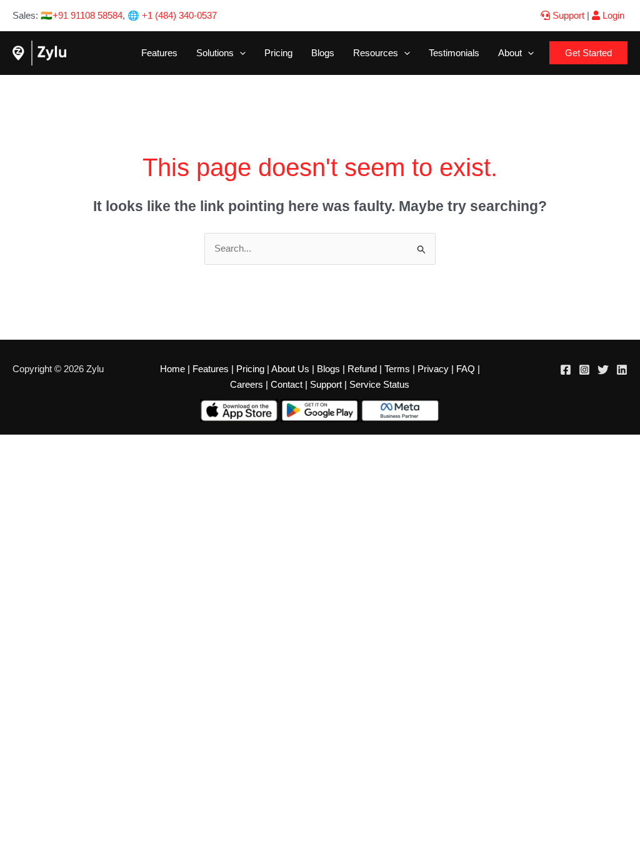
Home (172, 368)
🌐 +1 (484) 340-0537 (172, 15)
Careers (246, 384)
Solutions (215, 52)
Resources (375, 52)
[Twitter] (603, 369)
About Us (290, 368)
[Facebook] (565, 369)
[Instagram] (584, 369)
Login (612, 15)
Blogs (322, 52)
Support (567, 15)
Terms (397, 368)
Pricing (278, 52)
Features (159, 52)
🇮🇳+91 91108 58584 (81, 15)
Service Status (379, 384)
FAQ (465, 368)
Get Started (588, 52)
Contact (286, 384)
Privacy (433, 368)
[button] (240, 52)
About (510, 52)
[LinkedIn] (622, 369)
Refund (362, 368)
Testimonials (454, 52)
